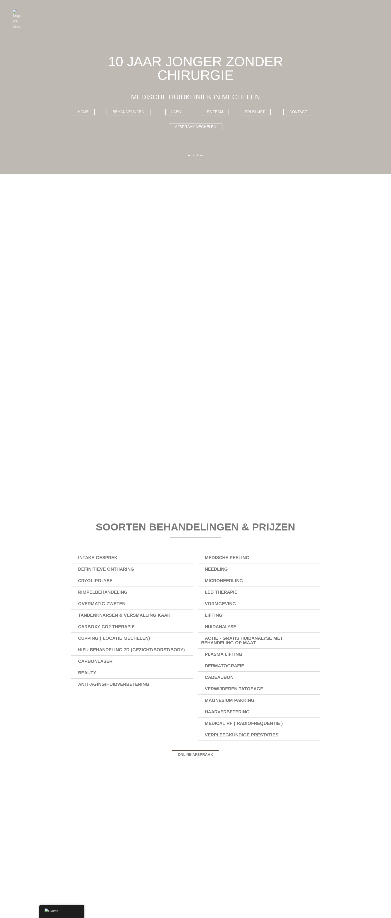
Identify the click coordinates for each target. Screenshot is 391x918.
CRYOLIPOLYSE (95, 580)
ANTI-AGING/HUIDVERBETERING (113, 684)
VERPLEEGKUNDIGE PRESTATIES (241, 734)
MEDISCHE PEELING (227, 557)
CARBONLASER (95, 661)
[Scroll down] (195, 150)
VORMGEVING (220, 603)
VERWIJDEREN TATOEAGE (234, 688)
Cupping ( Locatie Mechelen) (114, 638)
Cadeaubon (219, 677)
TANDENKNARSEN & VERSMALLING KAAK (124, 615)
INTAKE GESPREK (97, 557)
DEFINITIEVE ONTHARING (106, 569)
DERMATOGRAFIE (224, 665)
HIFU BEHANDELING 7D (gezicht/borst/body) (131, 649)
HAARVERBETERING (227, 711)
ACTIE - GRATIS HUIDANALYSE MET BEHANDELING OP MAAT (242, 640)
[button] (132, 557)
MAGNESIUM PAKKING (230, 700)
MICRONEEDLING (224, 580)
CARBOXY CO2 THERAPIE (106, 626)
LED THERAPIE (221, 592)
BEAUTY (87, 672)
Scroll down (196, 155)
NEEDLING (216, 569)
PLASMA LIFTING (223, 654)
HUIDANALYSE (220, 626)
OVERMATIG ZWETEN (101, 603)
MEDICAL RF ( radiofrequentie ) (244, 723)
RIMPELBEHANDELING (103, 592)
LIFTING (213, 615)
